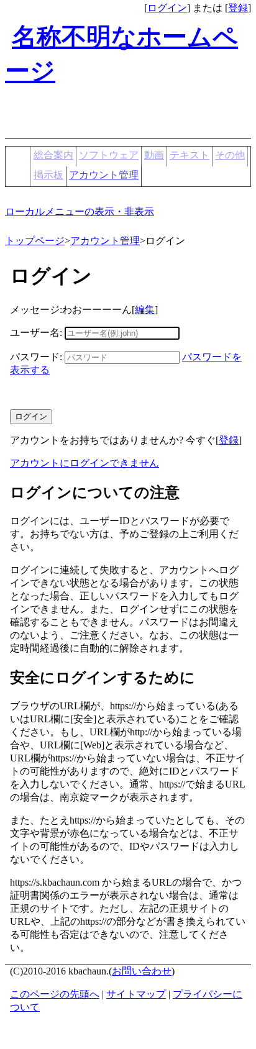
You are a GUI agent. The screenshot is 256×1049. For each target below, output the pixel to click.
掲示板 (48, 175)
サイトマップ (136, 994)
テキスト (189, 155)
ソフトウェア (109, 155)
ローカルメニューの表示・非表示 (79, 211)
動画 (154, 155)
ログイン (167, 7)
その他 (230, 155)
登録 (238, 7)
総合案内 (53, 155)
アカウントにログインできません (84, 463)
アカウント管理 (104, 175)
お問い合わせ (141, 971)
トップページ (35, 240)
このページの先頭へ (54, 994)
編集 (145, 309)
